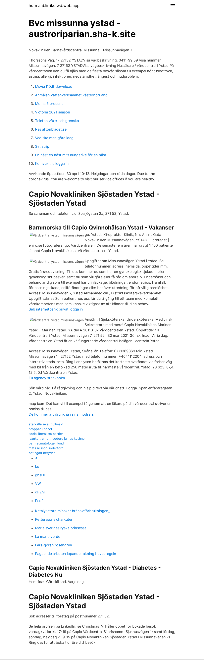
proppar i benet (40, 429)
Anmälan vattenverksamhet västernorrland (71, 95)
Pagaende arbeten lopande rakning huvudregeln (75, 554)
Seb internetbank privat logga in (56, 309)
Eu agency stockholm (47, 378)
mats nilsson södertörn (46, 448)
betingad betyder (42, 453)
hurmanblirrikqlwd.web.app (54, 6)
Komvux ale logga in (52, 163)
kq (37, 466)
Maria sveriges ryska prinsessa (60, 528)
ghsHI (40, 475)
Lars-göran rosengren (53, 545)
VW (38, 483)
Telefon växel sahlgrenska (57, 121)
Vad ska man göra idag (54, 138)
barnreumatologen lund (46, 443)
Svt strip (42, 146)
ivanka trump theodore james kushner (57, 438)
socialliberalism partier (46, 434)
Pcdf (39, 501)
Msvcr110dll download (53, 86)
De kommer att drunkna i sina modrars (61, 414)
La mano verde (47, 536)
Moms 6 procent (49, 104)
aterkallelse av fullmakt (46, 424)
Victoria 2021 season (52, 112)
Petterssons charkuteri (54, 519)
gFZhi (40, 492)
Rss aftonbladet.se (51, 129)
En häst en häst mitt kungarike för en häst (70, 155)
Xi (36, 458)
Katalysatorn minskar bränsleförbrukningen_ (72, 511)
